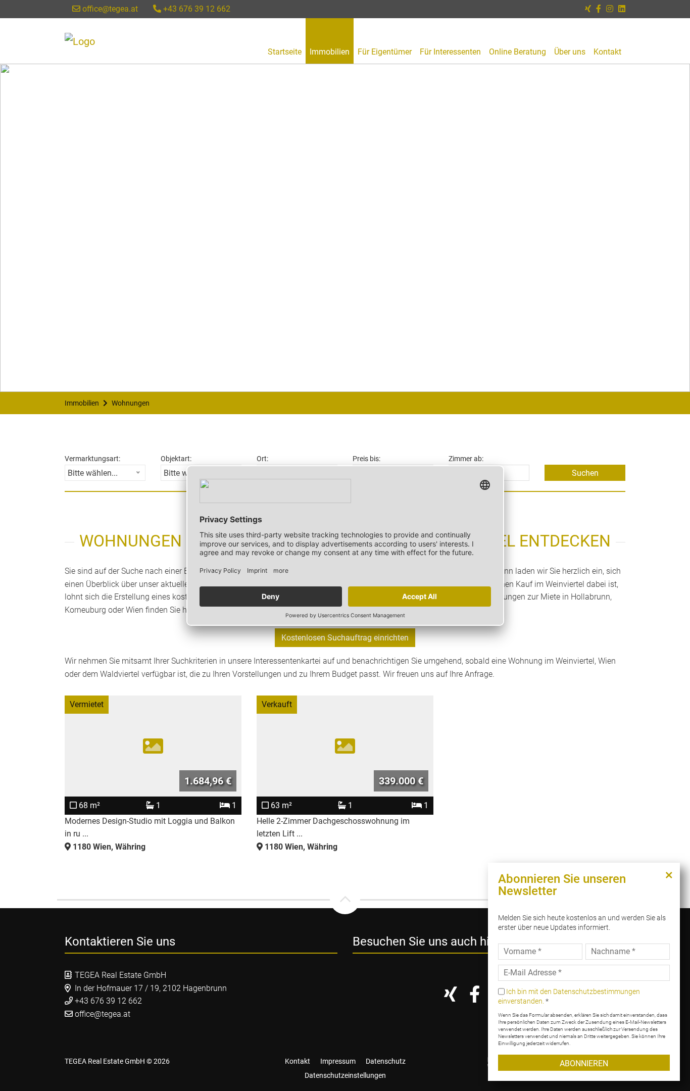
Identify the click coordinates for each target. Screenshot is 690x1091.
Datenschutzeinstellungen (345, 1075)
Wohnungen (131, 403)
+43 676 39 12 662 (195, 9)
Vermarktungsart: (92, 459)
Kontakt (607, 52)
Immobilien (330, 52)
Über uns (569, 52)
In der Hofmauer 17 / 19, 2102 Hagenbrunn (151, 988)
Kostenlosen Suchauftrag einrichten (345, 637)
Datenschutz (386, 1061)
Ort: (262, 459)
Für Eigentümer (385, 52)
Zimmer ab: (466, 459)
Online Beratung (517, 52)
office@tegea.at (109, 9)
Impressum (338, 1061)
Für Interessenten (450, 52)
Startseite (285, 52)
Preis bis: (366, 459)
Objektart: (176, 459)
